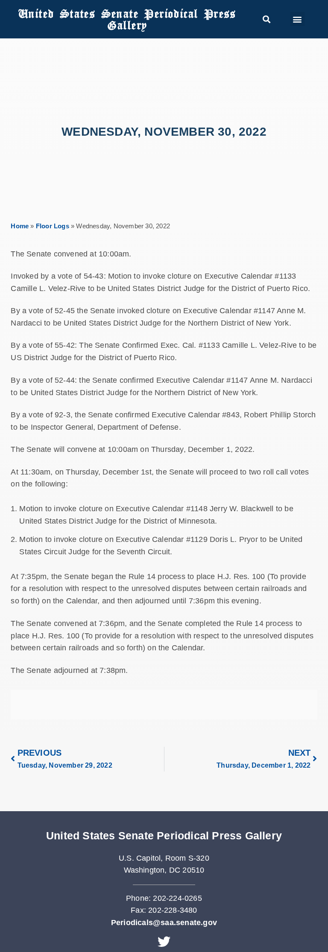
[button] (266, 19)
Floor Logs (52, 226)
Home (20, 226)
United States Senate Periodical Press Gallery (127, 19)
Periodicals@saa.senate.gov (164, 922)
